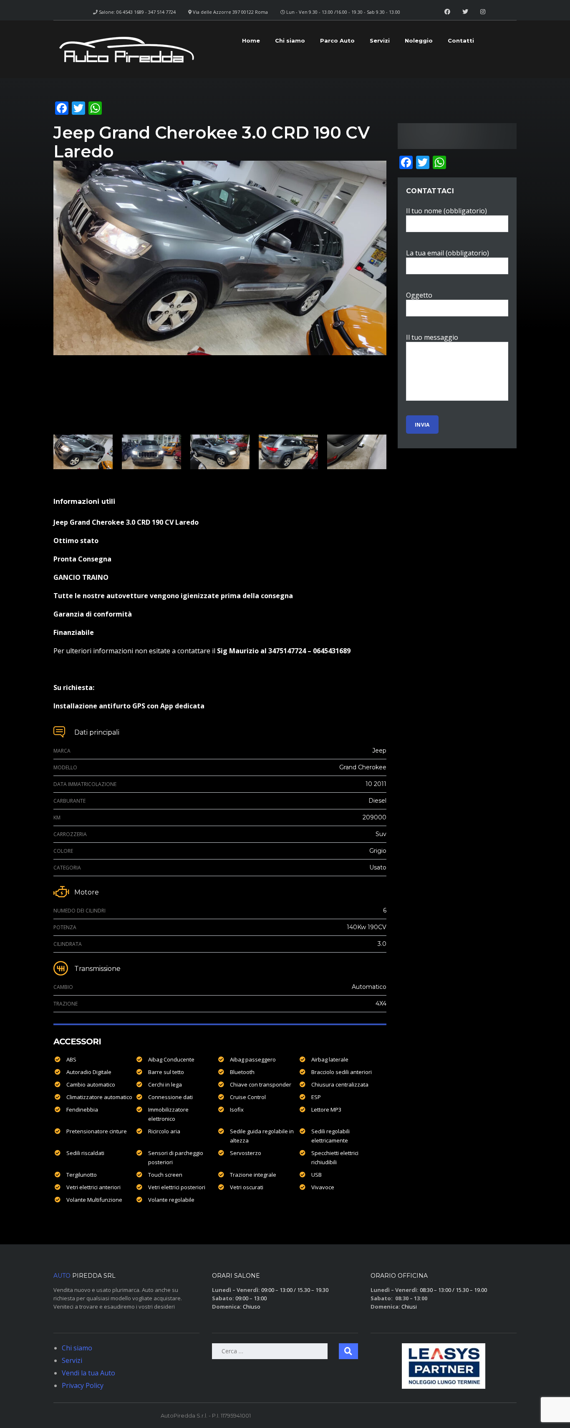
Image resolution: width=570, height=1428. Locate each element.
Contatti (461, 40)
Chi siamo (290, 40)
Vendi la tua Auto (88, 1372)
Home (251, 40)
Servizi (380, 40)
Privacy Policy (82, 1385)
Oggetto (419, 295)
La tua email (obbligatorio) (447, 253)
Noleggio (419, 40)
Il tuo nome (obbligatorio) (446, 210)
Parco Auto (337, 40)
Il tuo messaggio (432, 337)
